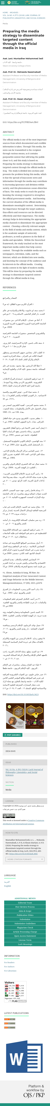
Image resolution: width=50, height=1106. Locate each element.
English (7, 886)
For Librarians (10, 970)
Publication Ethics (25, 915)
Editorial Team (25, 902)
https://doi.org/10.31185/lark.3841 (23, 122)
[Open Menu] (3, 3)
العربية (7, 881)
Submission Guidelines (25, 923)
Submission (25, 919)
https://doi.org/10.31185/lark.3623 (23, 694)
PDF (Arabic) (14, 735)
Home (5, 12)
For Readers (9, 962)
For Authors (9, 966)
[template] (25, 1074)
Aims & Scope (25, 911)
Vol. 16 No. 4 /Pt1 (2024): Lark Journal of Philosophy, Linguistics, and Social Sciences (24, 16)
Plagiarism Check (25, 927)
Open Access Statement (25, 936)
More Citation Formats (20, 859)
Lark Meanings (25, 944)
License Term (25, 940)
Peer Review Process (25, 907)
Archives (14, 12)
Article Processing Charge (25, 931)
